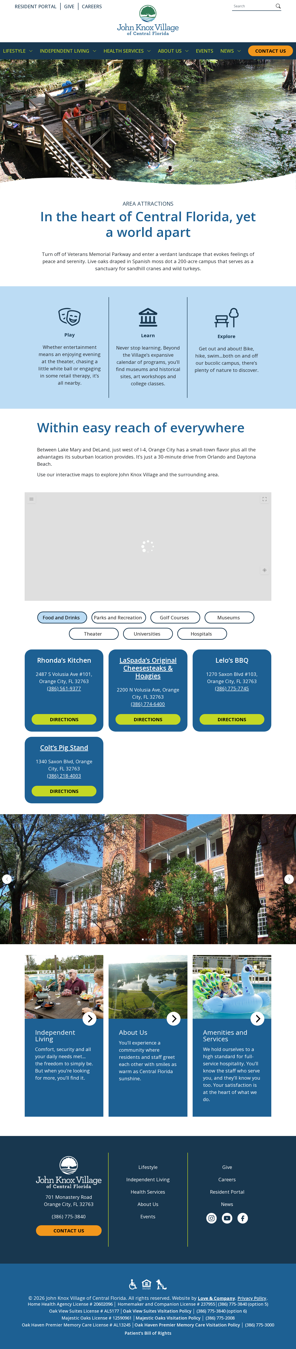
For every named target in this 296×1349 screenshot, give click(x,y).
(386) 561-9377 (64, 688)
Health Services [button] (124, 50)
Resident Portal (227, 1191)
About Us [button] (170, 50)
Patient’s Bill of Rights (148, 1333)
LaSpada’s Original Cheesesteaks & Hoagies (148, 668)
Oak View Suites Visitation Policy (157, 1311)
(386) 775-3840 (69, 1216)
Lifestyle (148, 1167)
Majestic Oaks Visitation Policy (168, 1318)
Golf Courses (174, 617)
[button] (7, 879)
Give (227, 1167)
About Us (148, 1204)
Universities (147, 633)
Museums (228, 617)
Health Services (148, 1191)
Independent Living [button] (64, 50)
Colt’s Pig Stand (64, 747)
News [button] (227, 50)
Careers (227, 1179)
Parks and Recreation (118, 617)
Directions (64, 719)
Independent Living (148, 1179)
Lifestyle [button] (14, 50)
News (227, 1204)
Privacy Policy (251, 1298)
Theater (93, 633)
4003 (75, 775)
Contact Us (69, 1230)
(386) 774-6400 (148, 704)
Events (147, 1216)
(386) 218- (58, 775)
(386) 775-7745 (232, 688)
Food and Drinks (61, 617)
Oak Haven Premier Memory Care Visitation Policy (187, 1325)
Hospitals (201, 633)
